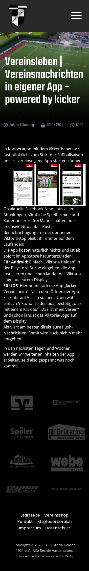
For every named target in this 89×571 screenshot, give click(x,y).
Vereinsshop (56, 515)
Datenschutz (57, 528)
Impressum (30, 528)
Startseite (30, 515)
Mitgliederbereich (54, 521)
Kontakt (25, 521)
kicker (54, 149)
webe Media (64, 556)
